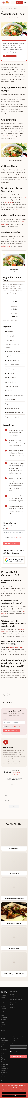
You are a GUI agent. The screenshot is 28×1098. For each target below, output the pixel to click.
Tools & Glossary (14, 1002)
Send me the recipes (11, 543)
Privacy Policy (17, 537)
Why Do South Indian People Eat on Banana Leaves (4, 1078)
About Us (12, 1004)
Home (2, 8)
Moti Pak (3, 1046)
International (9, 8)
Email (5, 529)
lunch (16, 209)
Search (19, 2)
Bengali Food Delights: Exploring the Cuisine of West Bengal (4, 1068)
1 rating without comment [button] (16, 772)
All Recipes (12, 994)
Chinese (16, 8)
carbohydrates (5, 246)
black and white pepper (15, 647)
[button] (11, 269)
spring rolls (9, 202)
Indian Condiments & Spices (4, 1017)
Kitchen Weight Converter (3, 1002)
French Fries (4, 1049)
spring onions (5, 136)
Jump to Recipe (11, 56)
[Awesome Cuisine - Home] (5, 2)
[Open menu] (25, 2)
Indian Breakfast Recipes (16, 999)
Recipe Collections (14, 997)
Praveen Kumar (6, 17)
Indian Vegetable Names (3, 1028)
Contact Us (12, 1007)
